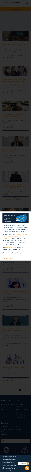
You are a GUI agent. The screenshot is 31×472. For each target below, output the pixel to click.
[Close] (28, 214)
